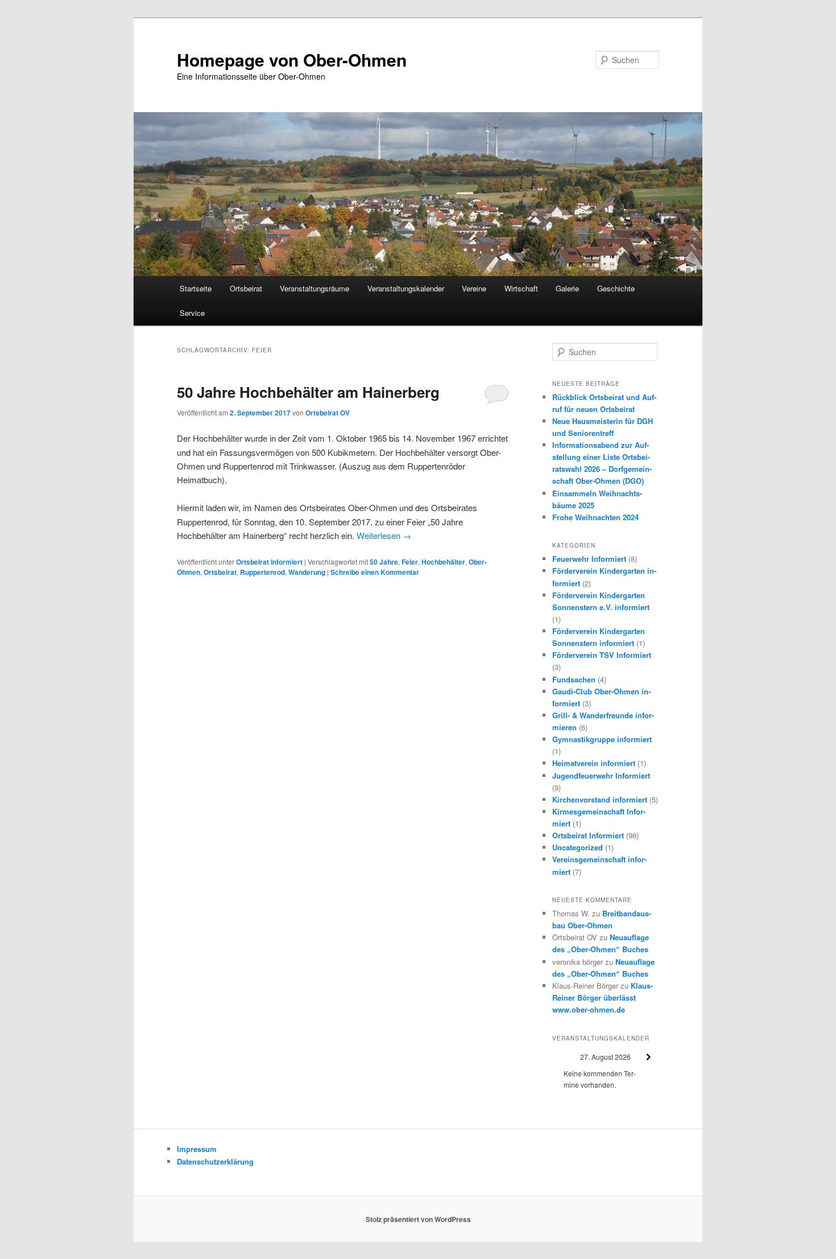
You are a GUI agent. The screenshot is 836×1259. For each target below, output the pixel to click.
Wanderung (306, 572)
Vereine (474, 288)
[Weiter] (648, 1057)
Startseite (196, 288)
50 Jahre (384, 562)
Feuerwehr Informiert (589, 558)
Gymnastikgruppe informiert (602, 739)
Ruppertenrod (262, 572)
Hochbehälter (443, 562)
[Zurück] (563, 1057)
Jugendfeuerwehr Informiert (601, 775)
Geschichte (616, 288)
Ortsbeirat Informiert (269, 562)
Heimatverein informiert (593, 763)
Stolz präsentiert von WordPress (418, 1219)
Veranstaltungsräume (314, 288)
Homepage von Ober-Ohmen (292, 59)
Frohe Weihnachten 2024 (595, 517)
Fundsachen (573, 679)
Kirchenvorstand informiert (599, 799)
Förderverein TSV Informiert (601, 654)
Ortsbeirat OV (327, 413)
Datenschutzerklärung (215, 1161)
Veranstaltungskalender (405, 288)
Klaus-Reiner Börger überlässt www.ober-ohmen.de (602, 997)
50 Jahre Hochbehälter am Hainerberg (308, 391)
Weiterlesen (384, 535)
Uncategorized (577, 847)
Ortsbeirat (246, 288)
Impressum (197, 1148)
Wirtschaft (521, 288)
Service (192, 312)
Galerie (567, 288)
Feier (410, 562)
